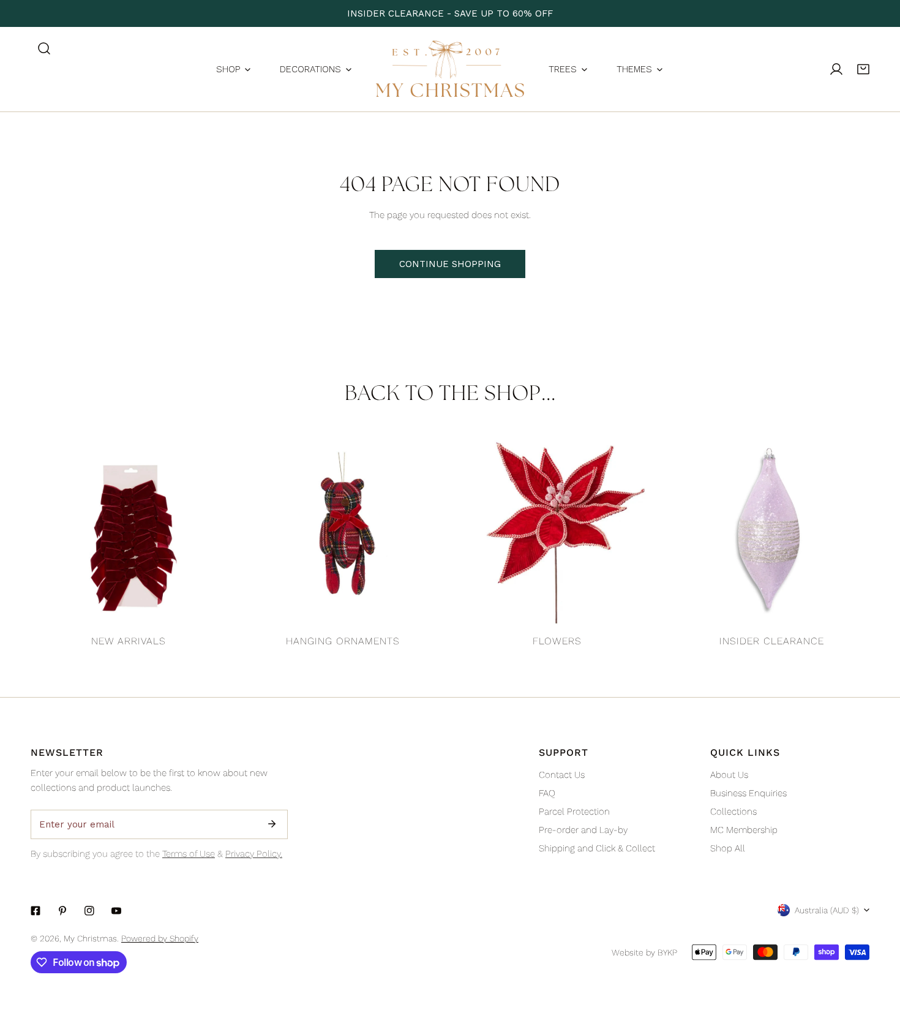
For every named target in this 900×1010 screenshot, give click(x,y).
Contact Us (562, 774)
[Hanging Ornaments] (343, 530)
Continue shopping (450, 263)
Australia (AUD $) (827, 910)
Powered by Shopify (159, 938)
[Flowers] (557, 530)
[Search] (44, 48)
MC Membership (744, 829)
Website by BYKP (644, 952)
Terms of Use (188, 853)
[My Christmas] (450, 69)
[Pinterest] (62, 911)
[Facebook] (35, 911)
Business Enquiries (748, 793)
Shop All (727, 848)
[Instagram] (89, 911)
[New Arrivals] (129, 530)
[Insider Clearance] (771, 530)
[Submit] (272, 824)
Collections (733, 811)
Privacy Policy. (253, 853)
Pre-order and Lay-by (583, 829)
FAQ (547, 793)
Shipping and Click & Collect (597, 848)
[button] (863, 69)
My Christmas (90, 938)
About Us (729, 774)
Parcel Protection (574, 811)
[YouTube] (116, 911)
